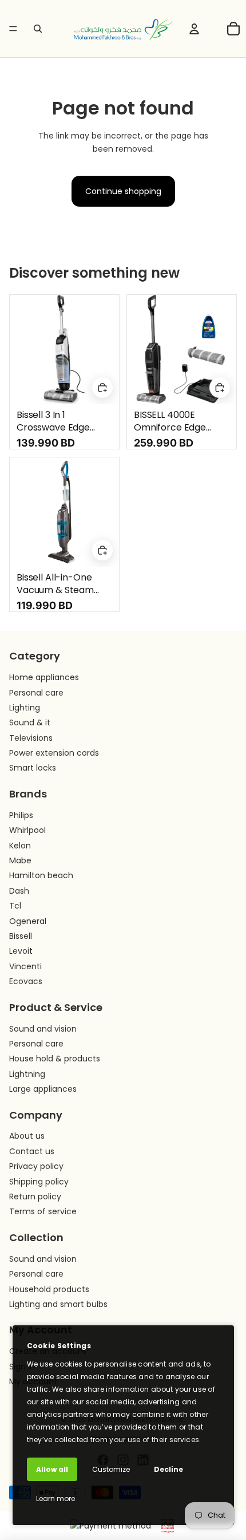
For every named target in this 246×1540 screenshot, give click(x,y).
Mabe (20, 860)
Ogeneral (27, 921)
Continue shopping (123, 191)
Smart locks (32, 767)
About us (27, 1136)
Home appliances (44, 677)
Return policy (35, 1196)
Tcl (15, 905)
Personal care (36, 692)
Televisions (31, 738)
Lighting (24, 707)
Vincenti (25, 966)
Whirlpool (27, 830)
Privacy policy (36, 1166)
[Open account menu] (194, 28)
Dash (19, 891)
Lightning (27, 1074)
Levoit (21, 951)
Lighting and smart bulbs (58, 1304)
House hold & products (54, 1058)
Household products (49, 1289)
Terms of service (43, 1211)
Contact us (31, 1151)
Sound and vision (43, 1028)
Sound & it (29, 722)
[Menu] (13, 28)
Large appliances (43, 1089)
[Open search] (37, 28)
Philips (21, 815)
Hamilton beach (41, 875)
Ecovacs (25, 981)
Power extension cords (54, 753)
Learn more (55, 1498)
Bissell (20, 936)
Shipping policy (39, 1181)
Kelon (20, 845)
